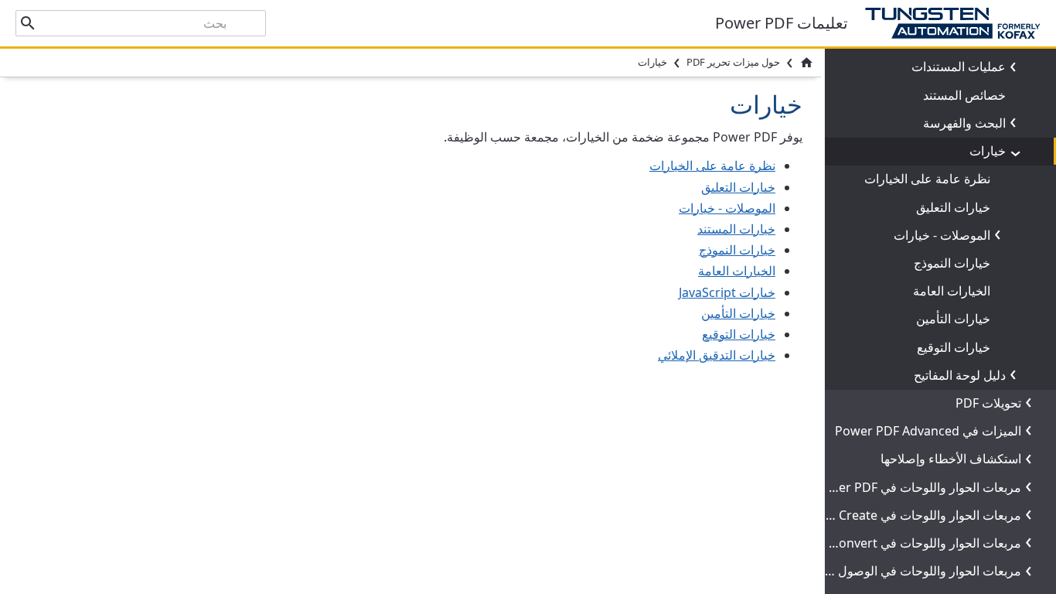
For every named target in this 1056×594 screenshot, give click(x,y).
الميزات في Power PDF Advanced (928, 430)
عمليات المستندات (958, 66)
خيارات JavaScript (727, 292)
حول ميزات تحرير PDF (733, 62)
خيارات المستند (736, 228)
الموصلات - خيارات (942, 235)
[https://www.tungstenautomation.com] (944, 23)
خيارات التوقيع (953, 347)
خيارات (987, 150)
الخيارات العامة (951, 290)
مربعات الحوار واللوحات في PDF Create (916, 515)
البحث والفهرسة (964, 122)
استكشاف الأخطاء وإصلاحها (951, 458)
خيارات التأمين (953, 318)
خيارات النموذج (952, 262)
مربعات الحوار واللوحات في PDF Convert (913, 542)
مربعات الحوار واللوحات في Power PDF (917, 487)
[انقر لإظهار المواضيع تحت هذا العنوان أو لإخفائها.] (1016, 67)
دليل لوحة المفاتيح (960, 375)
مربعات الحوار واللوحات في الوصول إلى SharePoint (885, 570)
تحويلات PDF (988, 402)
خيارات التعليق (953, 207)
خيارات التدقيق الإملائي (716, 355)
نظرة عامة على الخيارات (927, 178)
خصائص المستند (964, 95)
